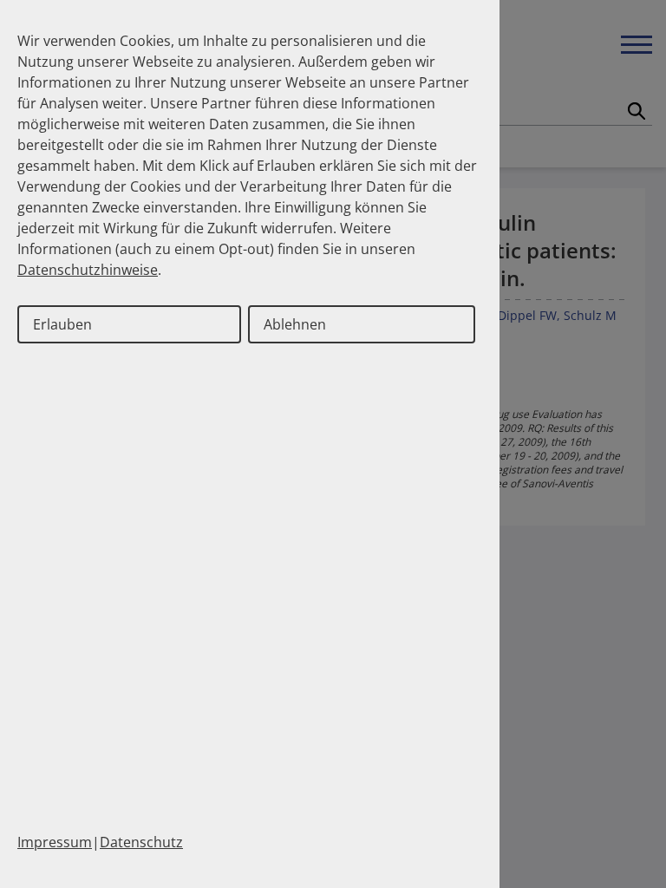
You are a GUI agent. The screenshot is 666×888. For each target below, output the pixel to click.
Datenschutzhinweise (87, 269)
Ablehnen (295, 324)
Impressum (54, 842)
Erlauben (62, 324)
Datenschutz (141, 842)
